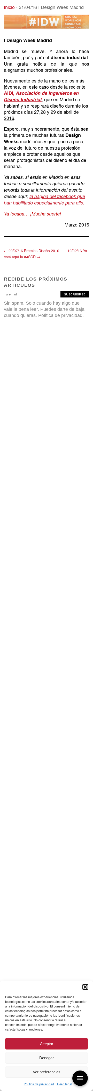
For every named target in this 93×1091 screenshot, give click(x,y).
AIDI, (41, 96)
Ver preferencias (46, 1072)
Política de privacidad (39, 1084)
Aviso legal (64, 1084)
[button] (85, 987)
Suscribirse (75, 294)
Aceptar (46, 1044)
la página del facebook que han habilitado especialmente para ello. (44, 199)
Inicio (9, 7)
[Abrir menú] (80, 1078)
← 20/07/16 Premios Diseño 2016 (31, 250)
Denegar (46, 1058)
